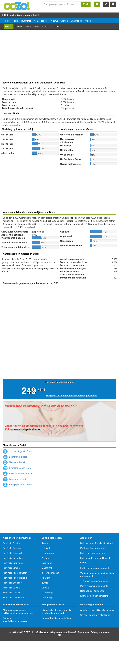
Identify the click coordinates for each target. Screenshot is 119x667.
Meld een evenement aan (92, 553)
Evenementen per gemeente (94, 595)
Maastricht (47, 567)
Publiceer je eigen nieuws (92, 548)
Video (88, 20)
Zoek (86, 4)
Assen (45, 543)
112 (36, 20)
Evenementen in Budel (20, 467)
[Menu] (97, 4)
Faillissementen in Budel (21, 473)
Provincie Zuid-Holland (14, 597)
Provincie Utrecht (11, 587)
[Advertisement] (59, 58)
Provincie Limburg (12, 567)
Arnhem (45, 557)
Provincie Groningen (13, 562)
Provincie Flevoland (12, 548)
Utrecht (45, 587)
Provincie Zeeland (12, 592)
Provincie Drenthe (11, 543)
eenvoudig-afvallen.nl (27, 429)
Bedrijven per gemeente (92, 590)
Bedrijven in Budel (18, 456)
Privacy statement (100, 632)
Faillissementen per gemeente (95, 567)
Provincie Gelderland (13, 557)
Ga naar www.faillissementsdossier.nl (16, 619)
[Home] (17, 5)
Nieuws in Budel (17, 462)
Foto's (56, 26)
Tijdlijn (15, 20)
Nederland (9, 15)
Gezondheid (76, 20)
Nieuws (54, 20)
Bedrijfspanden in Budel (20, 484)
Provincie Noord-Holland (15, 577)
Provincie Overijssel (12, 582)
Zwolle (45, 582)
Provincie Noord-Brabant (15, 572)
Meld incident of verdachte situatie (97, 543)
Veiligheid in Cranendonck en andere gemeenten (71, 395)
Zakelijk (44, 20)
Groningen (47, 562)
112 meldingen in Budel (20, 451)
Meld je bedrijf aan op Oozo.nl (95, 557)
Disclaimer (83, 632)
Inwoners (9, 26)
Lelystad (46, 548)
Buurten (18, 26)
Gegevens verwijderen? (63, 632)
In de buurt (46, 26)
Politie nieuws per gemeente (94, 585)
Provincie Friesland (12, 553)
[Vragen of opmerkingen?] (113, 4)
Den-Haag (47, 597)
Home (7, 20)
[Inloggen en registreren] (106, 4)
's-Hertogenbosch (50, 572)
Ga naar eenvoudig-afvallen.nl (95, 614)
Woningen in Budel (18, 478)
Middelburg (47, 592)
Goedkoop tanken (31, 26)
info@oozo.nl (42, 632)
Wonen (64, 20)
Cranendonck (23, 15)
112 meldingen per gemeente (94, 580)
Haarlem (46, 577)
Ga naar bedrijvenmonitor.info (56, 617)
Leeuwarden (48, 553)
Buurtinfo (26, 20)
